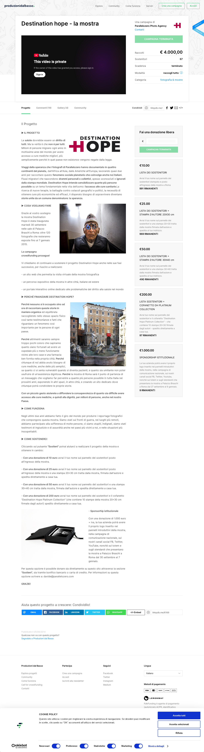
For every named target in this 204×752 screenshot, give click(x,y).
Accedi (193, 5)
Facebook (108, 673)
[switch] (84, 746)
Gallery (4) (62, 107)
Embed (136, 612)
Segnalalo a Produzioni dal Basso (37, 638)
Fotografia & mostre (171, 79)
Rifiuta (179, 733)
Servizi (149, 6)
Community (114, 6)
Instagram (108, 681)
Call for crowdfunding (31, 684)
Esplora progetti (29, 673)
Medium (107, 684)
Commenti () (44, 107)
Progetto (25, 107)
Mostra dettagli (156, 746)
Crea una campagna (172, 5)
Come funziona (133, 6)
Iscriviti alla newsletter (73, 681)
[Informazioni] (181, 72)
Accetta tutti (179, 715)
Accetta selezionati (179, 724)
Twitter (106, 677)
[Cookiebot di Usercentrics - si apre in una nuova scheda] (19, 746)
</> (180, 107)
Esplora (99, 6)
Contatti (139, 29)
